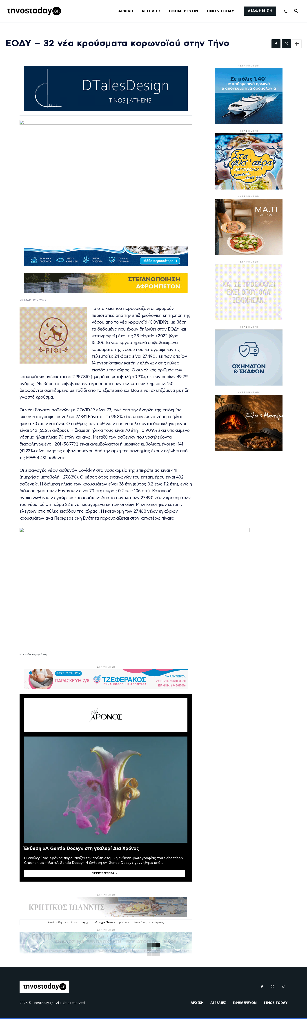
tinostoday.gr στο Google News (92, 922)
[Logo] (33, 11)
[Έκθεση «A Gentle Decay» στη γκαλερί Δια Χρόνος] (105, 790)
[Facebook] (275, 43)
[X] (286, 43)
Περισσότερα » (104, 873)
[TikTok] (283, 987)
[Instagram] (272, 987)
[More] (297, 43)
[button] (296, 11)
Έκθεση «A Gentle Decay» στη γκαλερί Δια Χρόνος (81, 848)
